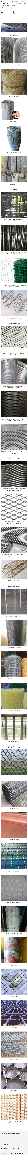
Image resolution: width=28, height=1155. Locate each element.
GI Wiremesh (14, 121)
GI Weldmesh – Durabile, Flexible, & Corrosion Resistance (14, 220)
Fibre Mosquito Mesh (14, 679)
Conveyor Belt (14, 808)
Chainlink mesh (14, 777)
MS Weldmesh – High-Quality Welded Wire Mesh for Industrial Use (14, 253)
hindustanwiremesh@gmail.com (5, 5)
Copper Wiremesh (14, 839)
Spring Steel (14, 1059)
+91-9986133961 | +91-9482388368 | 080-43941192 (19, 3)
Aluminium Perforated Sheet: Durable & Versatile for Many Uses (14, 354)
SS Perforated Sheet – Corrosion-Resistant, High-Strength (14, 452)
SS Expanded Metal (14, 581)
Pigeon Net (14, 996)
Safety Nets (14, 1028)
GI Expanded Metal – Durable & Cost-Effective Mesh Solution (14, 522)
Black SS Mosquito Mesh (14, 647)
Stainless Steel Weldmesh (14, 318)
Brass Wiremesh (14, 96)
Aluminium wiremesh (14, 65)
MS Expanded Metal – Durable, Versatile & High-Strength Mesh (14, 555)
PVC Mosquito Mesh (14, 710)
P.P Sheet (14, 965)
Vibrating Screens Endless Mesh (14, 1122)
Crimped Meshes (14, 871)
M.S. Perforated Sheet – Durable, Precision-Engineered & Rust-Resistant (14, 419)
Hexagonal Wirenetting (14, 902)
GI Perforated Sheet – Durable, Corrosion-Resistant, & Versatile (14, 386)
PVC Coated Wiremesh (14, 152)
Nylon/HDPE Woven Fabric (14, 933)
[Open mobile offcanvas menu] (2, 12)
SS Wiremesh (14, 184)
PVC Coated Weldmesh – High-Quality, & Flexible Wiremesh (14, 285)
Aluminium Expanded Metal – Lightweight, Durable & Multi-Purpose (14, 489)
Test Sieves (14, 1090)
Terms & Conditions (17, 1153)
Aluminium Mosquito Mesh (14, 616)
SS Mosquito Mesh (14, 741)
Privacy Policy (5, 1153)
